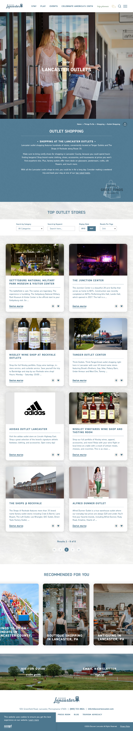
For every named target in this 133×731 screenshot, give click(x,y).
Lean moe (34, 720)
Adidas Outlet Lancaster (28, 429)
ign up (99, 674)
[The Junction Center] (98, 260)
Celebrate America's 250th (77, 6)
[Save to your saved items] (58, 306)
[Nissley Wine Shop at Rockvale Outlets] (35, 334)
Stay (34, 6)
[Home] (16, 6)
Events (54, 6)
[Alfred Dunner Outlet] (98, 482)
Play (43, 6)
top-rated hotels (83, 173)
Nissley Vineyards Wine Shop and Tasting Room (97, 431)
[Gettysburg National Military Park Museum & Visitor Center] (35, 260)
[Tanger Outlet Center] (98, 334)
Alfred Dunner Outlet (89, 503)
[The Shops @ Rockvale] (35, 482)
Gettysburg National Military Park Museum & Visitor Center (32, 282)
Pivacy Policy (125, 726)
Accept (8, 726)
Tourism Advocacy (92, 715)
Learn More (16, 306)
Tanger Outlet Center (89, 354)
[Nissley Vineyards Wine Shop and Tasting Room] (98, 408)
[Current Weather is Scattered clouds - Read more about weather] (113, 5)
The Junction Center (88, 280)
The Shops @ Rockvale (25, 503)
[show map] (53, 306)
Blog (76, 715)
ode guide (33, 674)
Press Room (64, 715)
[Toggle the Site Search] (119, 6)
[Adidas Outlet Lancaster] (35, 408)
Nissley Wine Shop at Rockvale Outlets (32, 356)
